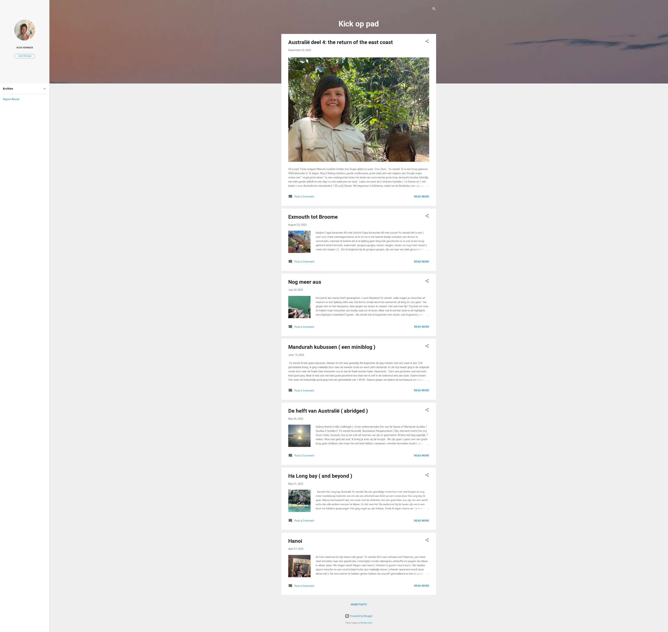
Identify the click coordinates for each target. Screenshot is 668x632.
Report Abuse (11, 99)
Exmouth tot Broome (313, 217)
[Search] (434, 9)
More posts (359, 604)
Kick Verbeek (25, 47)
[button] (427, 42)
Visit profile (24, 56)
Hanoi (295, 541)
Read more (421, 196)
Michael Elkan (366, 623)
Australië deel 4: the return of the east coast (340, 42)
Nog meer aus (304, 282)
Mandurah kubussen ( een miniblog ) (331, 347)
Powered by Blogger (361, 616)
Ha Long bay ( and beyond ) (320, 476)
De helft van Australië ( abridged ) (328, 411)
